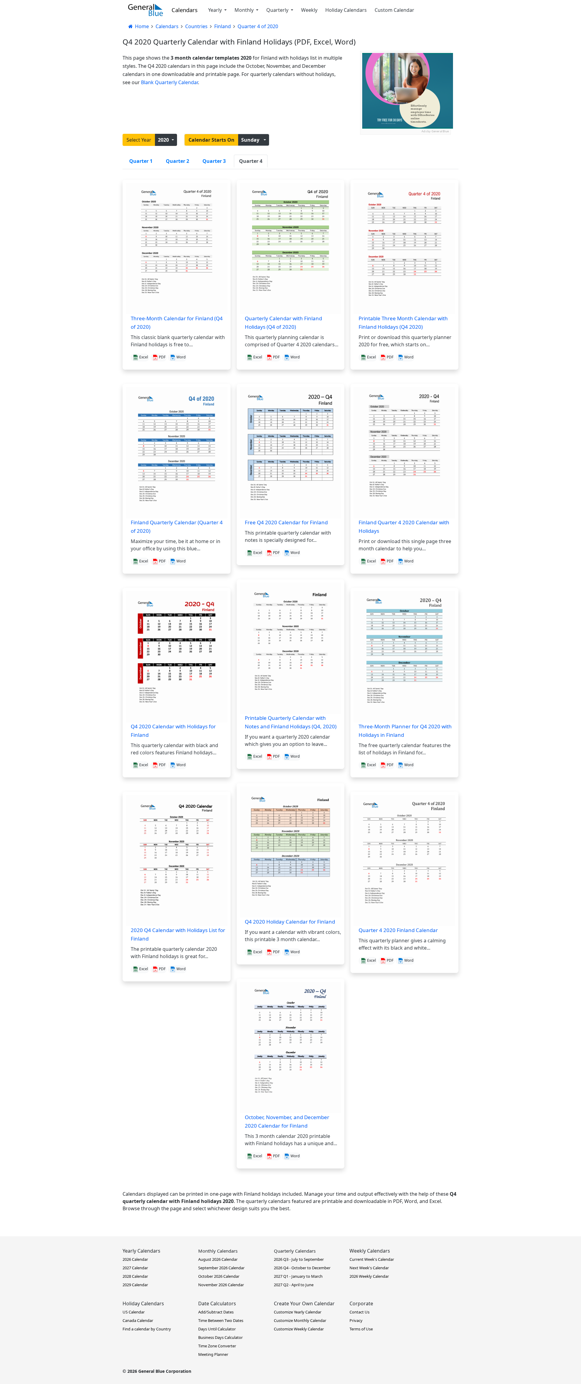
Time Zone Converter (217, 1346)
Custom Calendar (394, 10)
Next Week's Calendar (369, 1267)
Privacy (356, 1320)
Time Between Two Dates (220, 1320)
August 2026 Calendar (218, 1259)
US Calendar (134, 1312)
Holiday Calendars (346, 10)
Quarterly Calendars (295, 1251)
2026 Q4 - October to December (302, 1267)
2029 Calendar (135, 1284)
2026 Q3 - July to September (299, 1259)
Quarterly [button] (278, 10)
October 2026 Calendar (218, 1276)
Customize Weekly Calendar (299, 1329)
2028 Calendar (135, 1276)
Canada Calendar (138, 1320)
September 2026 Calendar (221, 1267)
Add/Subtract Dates (216, 1312)
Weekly (309, 10)
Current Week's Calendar (372, 1259)
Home (141, 26)
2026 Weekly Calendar (369, 1276)
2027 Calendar (135, 1267)
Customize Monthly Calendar (300, 1320)
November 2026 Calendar (221, 1284)
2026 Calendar (135, 1259)
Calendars (185, 10)
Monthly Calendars (218, 1251)
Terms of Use (361, 1329)
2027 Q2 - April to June (293, 1284)
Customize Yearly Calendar (297, 1312)
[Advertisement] (405, 172)
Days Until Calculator (217, 1329)
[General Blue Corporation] (145, 10)
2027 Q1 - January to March (298, 1276)
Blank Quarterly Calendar (169, 82)
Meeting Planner (213, 1354)
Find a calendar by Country (147, 1329)
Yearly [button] (215, 10)
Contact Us (359, 1312)
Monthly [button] (245, 10)
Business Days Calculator (220, 1337)
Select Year (138, 140)
